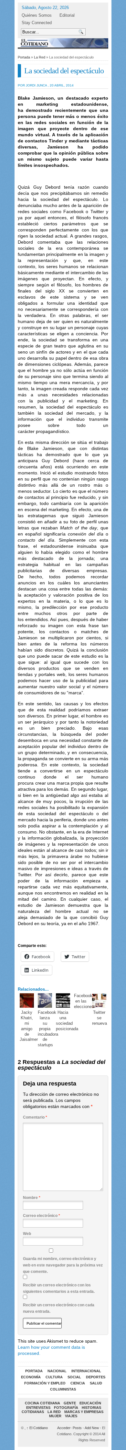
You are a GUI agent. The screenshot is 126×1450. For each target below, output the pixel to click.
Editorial (67, 15)
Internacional (86, 1371)
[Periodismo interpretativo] (63, 43)
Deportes (95, 1377)
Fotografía (66, 1407)
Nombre (31, 1197)
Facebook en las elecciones (84, 1001)
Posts (77, 1428)
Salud (96, 1383)
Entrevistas (38, 1407)
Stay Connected (37, 22)
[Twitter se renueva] (99, 1000)
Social (74, 1377)
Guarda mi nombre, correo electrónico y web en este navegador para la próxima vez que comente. (63, 1265)
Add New (92, 1428)
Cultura (54, 1377)
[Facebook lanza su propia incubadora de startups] (45, 1000)
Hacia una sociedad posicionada (67, 1020)
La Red (39, 57)
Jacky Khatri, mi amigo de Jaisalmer (29, 1026)
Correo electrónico (41, 1215)
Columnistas (63, 1389)
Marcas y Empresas (83, 1412)
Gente (70, 1403)
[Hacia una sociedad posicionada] (63, 1000)
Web (27, 1233)
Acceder (63, 1428)
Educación (90, 1403)
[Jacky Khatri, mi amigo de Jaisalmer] (27, 1000)
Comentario (35, 1117)
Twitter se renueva (99, 1018)
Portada (24, 57)
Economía (31, 1377)
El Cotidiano (37, 1428)
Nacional (57, 1371)
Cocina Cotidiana (42, 1403)
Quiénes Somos (37, 15)
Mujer (55, 1416)
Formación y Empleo (45, 1383)
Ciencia (77, 1383)
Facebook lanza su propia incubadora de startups (48, 1028)
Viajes (71, 1416)
